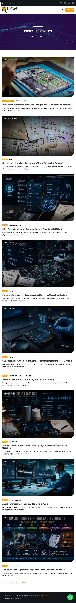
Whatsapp (69, 10)
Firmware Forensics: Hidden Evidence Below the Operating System (34, 295)
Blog (4, 159)
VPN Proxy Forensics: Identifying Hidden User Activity (28, 379)
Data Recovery (8, 101)
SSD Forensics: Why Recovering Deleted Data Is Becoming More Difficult (37, 361)
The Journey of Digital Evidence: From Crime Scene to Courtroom (33, 569)
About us (8, 599)
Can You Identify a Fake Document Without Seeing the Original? (32, 163)
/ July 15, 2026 (26, 375)
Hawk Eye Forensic (44, 595)
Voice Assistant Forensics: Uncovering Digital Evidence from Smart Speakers (34, 446)
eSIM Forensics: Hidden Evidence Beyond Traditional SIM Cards (32, 229)
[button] (70, 597)
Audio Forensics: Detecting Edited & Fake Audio (25, 504)
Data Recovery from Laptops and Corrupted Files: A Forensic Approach (36, 104)
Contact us (19, 599)
